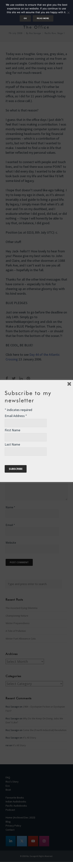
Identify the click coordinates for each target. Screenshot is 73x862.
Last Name (12, 444)
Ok (25, 18)
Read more (43, 18)
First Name (12, 430)
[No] (68, 12)
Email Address (16, 416)
